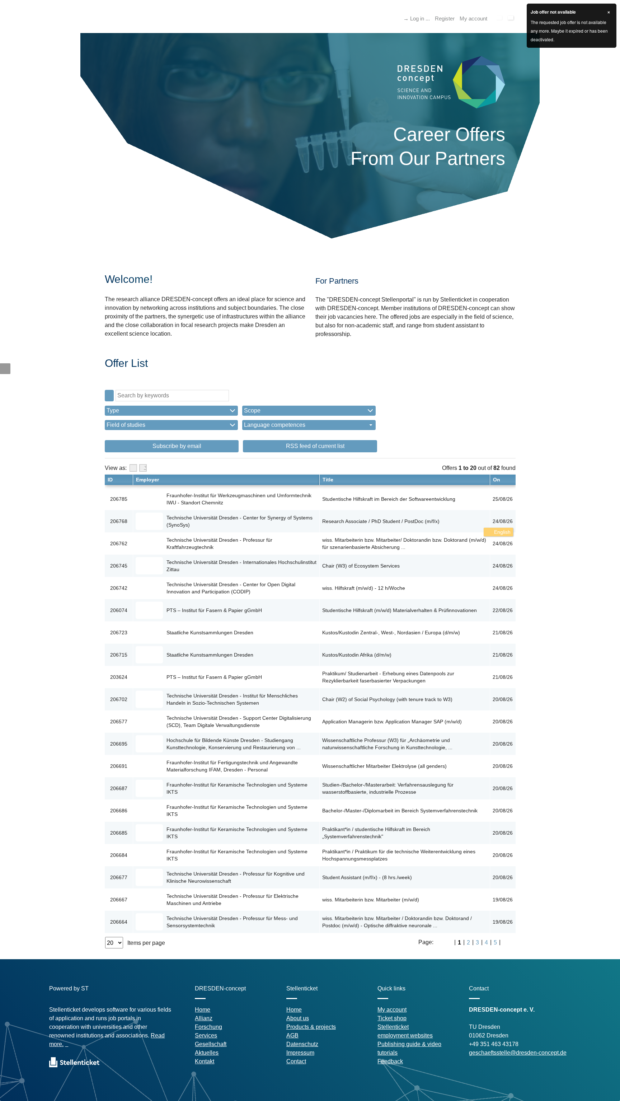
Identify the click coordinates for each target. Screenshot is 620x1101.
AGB (292, 1035)
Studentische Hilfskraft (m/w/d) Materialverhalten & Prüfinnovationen (399, 610)
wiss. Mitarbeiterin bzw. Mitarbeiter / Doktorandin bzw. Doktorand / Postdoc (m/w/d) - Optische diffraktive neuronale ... (397, 921)
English (502, 532)
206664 (118, 922)
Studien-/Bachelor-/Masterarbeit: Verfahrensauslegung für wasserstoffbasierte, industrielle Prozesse (388, 788)
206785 (118, 499)
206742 (118, 588)
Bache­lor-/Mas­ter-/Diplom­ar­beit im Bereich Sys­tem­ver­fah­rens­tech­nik (400, 810)
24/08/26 (503, 521)
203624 (118, 677)
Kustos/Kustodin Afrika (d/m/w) (356, 655)
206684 (118, 855)
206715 (118, 655)
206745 (118, 566)
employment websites (405, 1035)
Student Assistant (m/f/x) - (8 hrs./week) (367, 877)
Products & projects (311, 1027)
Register (445, 18)
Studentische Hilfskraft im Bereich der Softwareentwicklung (388, 499)
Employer (147, 479)
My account (473, 18)
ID (110, 479)
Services (206, 1035)
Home (202, 1010)
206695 (118, 744)
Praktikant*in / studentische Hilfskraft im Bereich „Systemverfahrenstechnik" (376, 832)
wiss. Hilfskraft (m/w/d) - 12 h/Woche (363, 588)
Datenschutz (302, 1044)
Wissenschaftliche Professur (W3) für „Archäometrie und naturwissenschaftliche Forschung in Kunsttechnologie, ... (387, 743)
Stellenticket (393, 1027)
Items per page (146, 943)
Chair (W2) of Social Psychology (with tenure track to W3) (387, 699)
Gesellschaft (210, 1044)
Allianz (203, 1018)
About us (297, 1018)
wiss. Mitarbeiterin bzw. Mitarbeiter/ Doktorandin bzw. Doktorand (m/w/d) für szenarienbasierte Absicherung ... (404, 543)
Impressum (300, 1053)
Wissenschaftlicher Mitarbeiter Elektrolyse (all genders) (384, 766)
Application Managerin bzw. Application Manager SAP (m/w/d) (392, 721)
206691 (118, 766)
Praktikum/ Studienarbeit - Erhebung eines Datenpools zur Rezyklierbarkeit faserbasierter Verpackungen (388, 677)
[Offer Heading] (143, 468)
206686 (118, 810)
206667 (118, 899)
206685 (118, 833)
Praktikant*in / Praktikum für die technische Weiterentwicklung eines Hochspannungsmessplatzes (398, 855)
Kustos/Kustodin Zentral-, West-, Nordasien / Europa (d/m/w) (391, 632)
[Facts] (133, 468)
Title (328, 479)
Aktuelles (207, 1053)
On (496, 479)
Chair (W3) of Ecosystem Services (361, 566)
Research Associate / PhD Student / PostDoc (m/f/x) (381, 521)
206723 (118, 632)
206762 (118, 543)
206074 (118, 610)
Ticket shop (392, 1018)
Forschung (208, 1027)
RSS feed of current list (314, 446)
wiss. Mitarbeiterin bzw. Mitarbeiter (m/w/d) (370, 899)
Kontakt (204, 1061)
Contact (296, 1061)
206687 (118, 788)
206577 (118, 721)
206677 (118, 877)
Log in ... (420, 18)
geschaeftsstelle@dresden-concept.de (518, 1053)
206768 (118, 521)
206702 (118, 699)
